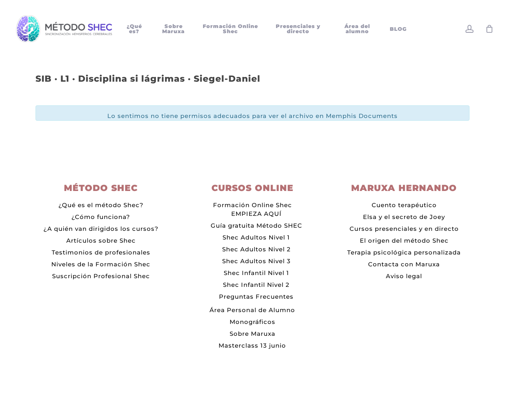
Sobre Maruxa (252, 333)
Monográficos (252, 322)
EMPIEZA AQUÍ (256, 213)
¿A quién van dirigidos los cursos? (101, 228)
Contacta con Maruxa (404, 264)
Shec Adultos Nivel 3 (256, 261)
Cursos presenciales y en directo (404, 228)
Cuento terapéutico (404, 205)
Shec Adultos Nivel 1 (256, 237)
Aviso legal (404, 276)
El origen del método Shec (404, 240)
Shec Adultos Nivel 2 (256, 249)
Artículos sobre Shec (101, 240)
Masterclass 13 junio (252, 345)
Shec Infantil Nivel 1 (256, 273)
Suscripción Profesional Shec (101, 276)
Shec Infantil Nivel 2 (256, 284)
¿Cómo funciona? (100, 217)
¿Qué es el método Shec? (101, 205)
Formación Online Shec (252, 205)
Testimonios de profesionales (101, 252)
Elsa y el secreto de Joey (404, 217)
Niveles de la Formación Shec (100, 264)
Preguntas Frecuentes (256, 296)
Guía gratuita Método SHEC (256, 225)
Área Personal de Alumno (252, 310)
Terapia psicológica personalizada (404, 252)
